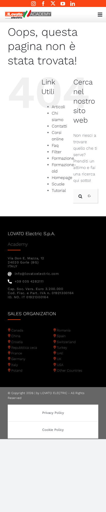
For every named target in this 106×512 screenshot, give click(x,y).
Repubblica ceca (24, 347)
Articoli (58, 106)
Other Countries (69, 370)
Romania (63, 330)
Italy (14, 365)
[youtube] (62, 3)
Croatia (17, 342)
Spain (61, 336)
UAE (60, 353)
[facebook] (43, 3)
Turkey (62, 347)
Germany (18, 359)
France (16, 353)
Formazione (63, 158)
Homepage (62, 177)
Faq (55, 145)
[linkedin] (72, 3)
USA (60, 365)
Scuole (58, 184)
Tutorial (59, 190)
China (15, 336)
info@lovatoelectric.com (37, 274)
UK (59, 359)
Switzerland (66, 342)
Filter (56, 151)
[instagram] (33, 3)
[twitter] (53, 3)
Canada (17, 330)
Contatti (59, 126)
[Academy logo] (28, 11)
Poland (16, 370)
